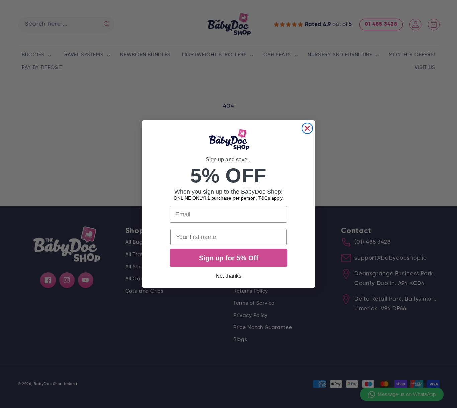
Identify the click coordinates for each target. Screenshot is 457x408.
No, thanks (228, 276)
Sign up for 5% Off (228, 258)
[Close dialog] (307, 128)
